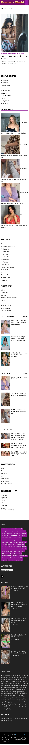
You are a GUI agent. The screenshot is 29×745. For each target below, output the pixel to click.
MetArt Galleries (6, 549)
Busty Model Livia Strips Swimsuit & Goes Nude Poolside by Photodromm (18, 338)
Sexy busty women (6, 555)
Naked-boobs (14, 549)
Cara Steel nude (6, 53)
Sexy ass (19, 553)
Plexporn (3, 300)
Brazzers (3, 244)
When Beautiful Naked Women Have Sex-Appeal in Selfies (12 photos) (19, 604)
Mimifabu (4, 303)
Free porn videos (20, 544)
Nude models (21, 53)
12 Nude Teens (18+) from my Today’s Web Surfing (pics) (18, 620)
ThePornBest (5, 251)
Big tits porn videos (20, 531)
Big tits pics (11, 531)
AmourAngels (5, 478)
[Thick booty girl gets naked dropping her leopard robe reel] (5, 393)
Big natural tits (18, 528)
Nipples (14, 53)
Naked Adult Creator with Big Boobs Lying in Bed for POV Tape (19, 453)
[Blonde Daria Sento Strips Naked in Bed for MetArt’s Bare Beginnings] (5, 320)
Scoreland (4, 473)
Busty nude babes (6, 540)
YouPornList (4, 262)
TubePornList (5, 264)
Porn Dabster (5, 270)
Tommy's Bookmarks (7, 267)
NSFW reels (13, 551)
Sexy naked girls (23, 555)
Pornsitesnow (5, 259)
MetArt (3, 468)
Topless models (19, 560)
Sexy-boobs (13, 553)
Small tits (20, 557)
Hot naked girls (11, 546)
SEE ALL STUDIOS (6, 483)
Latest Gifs (5, 373)
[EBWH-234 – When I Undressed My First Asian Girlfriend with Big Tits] (5, 444)
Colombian (4, 505)
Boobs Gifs (9, 533)
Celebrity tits (5, 542)
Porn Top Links (5, 277)
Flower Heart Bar (6, 310)
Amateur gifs (5, 528)
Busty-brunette (13, 535)
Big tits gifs (4, 531)
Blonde (3, 533)
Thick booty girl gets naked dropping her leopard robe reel (19, 395)
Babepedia (4, 103)
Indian (3, 503)
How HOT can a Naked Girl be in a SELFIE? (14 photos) (19, 587)
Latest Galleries (7, 317)
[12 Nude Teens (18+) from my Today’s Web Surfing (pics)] (5, 619)
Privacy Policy (22, 738)
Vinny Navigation (6, 305)
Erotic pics (4, 544)
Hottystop (4, 88)
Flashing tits (11, 544)
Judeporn (4, 280)
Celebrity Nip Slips (6, 95)
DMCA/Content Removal (19, 739)
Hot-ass (4, 546)
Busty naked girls (17, 537)
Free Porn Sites (5, 257)
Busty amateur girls (6, 537)
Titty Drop (10, 560)
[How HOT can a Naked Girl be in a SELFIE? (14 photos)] (5, 586)
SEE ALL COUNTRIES (7, 510)
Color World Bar (6, 308)
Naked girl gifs (23, 549)
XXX (2, 272)
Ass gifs (11, 528)
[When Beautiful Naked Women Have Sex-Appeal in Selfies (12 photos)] (5, 602)
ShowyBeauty (5, 481)
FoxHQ (3, 98)
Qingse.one (4, 292)
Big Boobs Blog (5, 90)
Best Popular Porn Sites (8, 246)
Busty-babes (5, 535)
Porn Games (5, 738)
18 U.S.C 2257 (6, 739)
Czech (3, 508)
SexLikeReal (4, 80)
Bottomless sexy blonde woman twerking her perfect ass (19, 411)
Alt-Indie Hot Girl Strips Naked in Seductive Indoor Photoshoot (19, 354)
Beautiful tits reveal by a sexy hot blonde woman (19, 378)
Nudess (3, 295)
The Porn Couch (6, 275)
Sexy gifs (15, 555)
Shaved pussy (5, 557)
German (3, 500)
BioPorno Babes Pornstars (9, 298)
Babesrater (4, 83)
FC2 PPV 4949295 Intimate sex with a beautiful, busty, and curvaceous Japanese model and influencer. (18, 436)
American (4, 495)
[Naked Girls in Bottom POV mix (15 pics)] (5, 635)
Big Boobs (4, 93)
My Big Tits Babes (6, 101)
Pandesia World (20, 735)
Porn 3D (13, 738)
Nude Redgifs (21, 551)
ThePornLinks (5, 249)
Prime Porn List (5, 254)
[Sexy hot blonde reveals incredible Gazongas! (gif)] (5, 651)
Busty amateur (22, 535)
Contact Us (5, 741)
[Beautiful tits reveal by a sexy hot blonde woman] (5, 377)
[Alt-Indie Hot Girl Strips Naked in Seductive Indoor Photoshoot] (5, 353)
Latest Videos (6, 430)
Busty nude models (17, 540)
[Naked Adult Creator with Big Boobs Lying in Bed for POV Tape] (5, 452)
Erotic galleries (22, 542)
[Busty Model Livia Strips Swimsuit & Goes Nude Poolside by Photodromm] (5, 337)
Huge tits (18, 546)
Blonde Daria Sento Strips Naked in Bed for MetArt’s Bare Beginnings (18, 322)
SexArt (3, 476)
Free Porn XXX (5, 85)
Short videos (13, 557)
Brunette (24, 533)
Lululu (3, 290)
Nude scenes (5, 553)
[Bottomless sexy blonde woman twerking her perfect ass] (5, 409)
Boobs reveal (17, 533)
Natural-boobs (5, 551)
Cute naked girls (14, 542)
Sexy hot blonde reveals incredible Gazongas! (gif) (18, 652)
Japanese (4, 497)
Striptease (4, 560)
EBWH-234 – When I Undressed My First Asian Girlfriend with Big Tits (18, 445)
